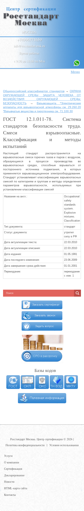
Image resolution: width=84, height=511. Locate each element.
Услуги (8, 456)
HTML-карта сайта (15, 488)
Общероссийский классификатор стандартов (33, 91)
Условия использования (63, 445)
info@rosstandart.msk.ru (29, 46)
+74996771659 (29, 39)
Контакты (10, 495)
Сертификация (13, 469)
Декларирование (14, 475)
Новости (9, 482)
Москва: (29, 32)
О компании (11, 462)
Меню (75, 71)
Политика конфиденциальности (25, 445)
